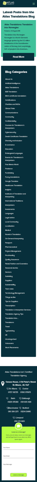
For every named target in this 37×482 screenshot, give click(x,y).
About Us (8, 79)
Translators (9, 322)
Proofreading (10, 255)
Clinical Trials (10, 108)
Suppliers (8, 280)
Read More (18, 56)
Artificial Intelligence (12, 83)
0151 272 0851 (19, 421)
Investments (10, 209)
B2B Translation (11, 92)
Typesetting (9, 331)
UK (6, 335)
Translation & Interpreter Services (18, 310)
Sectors (8, 272)
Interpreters (9, 205)
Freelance (9, 169)
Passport (8, 243)
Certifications (10, 100)
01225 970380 (13, 402)
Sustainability (10, 285)
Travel (7, 326)
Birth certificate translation (15, 96)
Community (9, 117)
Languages (9, 213)
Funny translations (12, 177)
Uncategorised (10, 339)
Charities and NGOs (12, 104)
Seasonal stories (11, 268)
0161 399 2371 (13, 411)
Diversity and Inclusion (13, 141)
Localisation (9, 226)
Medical (8, 230)
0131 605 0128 (26, 402)
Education (9, 149)
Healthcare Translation (13, 185)
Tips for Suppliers (11, 301)
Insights (8, 189)
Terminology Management (15, 293)
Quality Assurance (12, 259)
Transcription (10, 305)
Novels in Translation (13, 234)
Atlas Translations (12, 87)
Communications (11, 113)
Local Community (11, 222)
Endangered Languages (14, 153)
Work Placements (11, 347)
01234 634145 (26, 411)
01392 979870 (25, 392)
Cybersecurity (10, 132)
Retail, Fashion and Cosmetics (16, 264)
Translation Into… (11, 318)
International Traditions (14, 201)
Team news (9, 289)
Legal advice (9, 217)
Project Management (13, 251)
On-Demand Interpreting (14, 238)
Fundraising (9, 173)
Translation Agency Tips (14, 314)
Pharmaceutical (11, 247)
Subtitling (9, 276)
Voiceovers (9, 343)
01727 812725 (13, 392)
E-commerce (10, 145)
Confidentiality (10, 121)
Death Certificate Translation (16, 136)
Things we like (10, 297)
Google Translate (11, 181)
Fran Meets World (11, 164)
